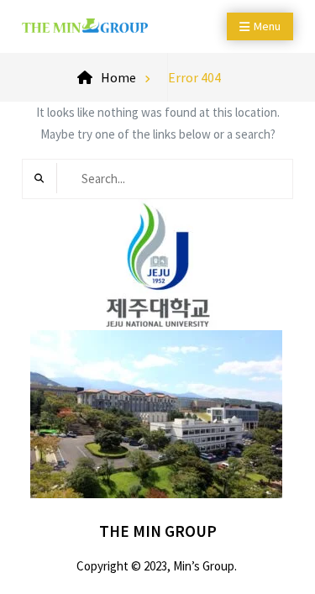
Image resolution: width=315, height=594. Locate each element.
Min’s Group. (205, 566)
